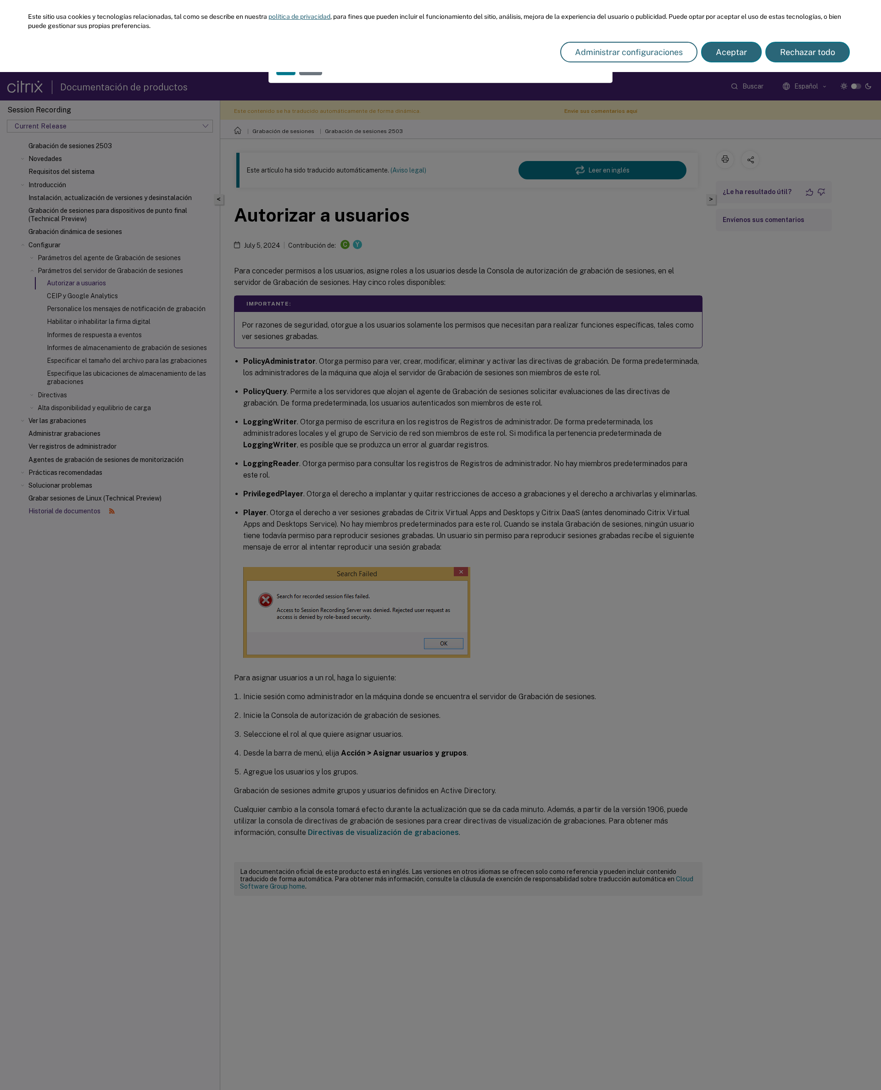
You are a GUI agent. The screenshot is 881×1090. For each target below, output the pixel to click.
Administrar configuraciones (629, 52)
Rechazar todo (807, 52)
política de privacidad (299, 16)
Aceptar (731, 52)
